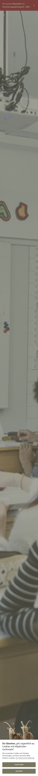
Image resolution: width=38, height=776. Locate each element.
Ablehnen (19, 771)
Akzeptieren (19, 764)
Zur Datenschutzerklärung (25, 758)
